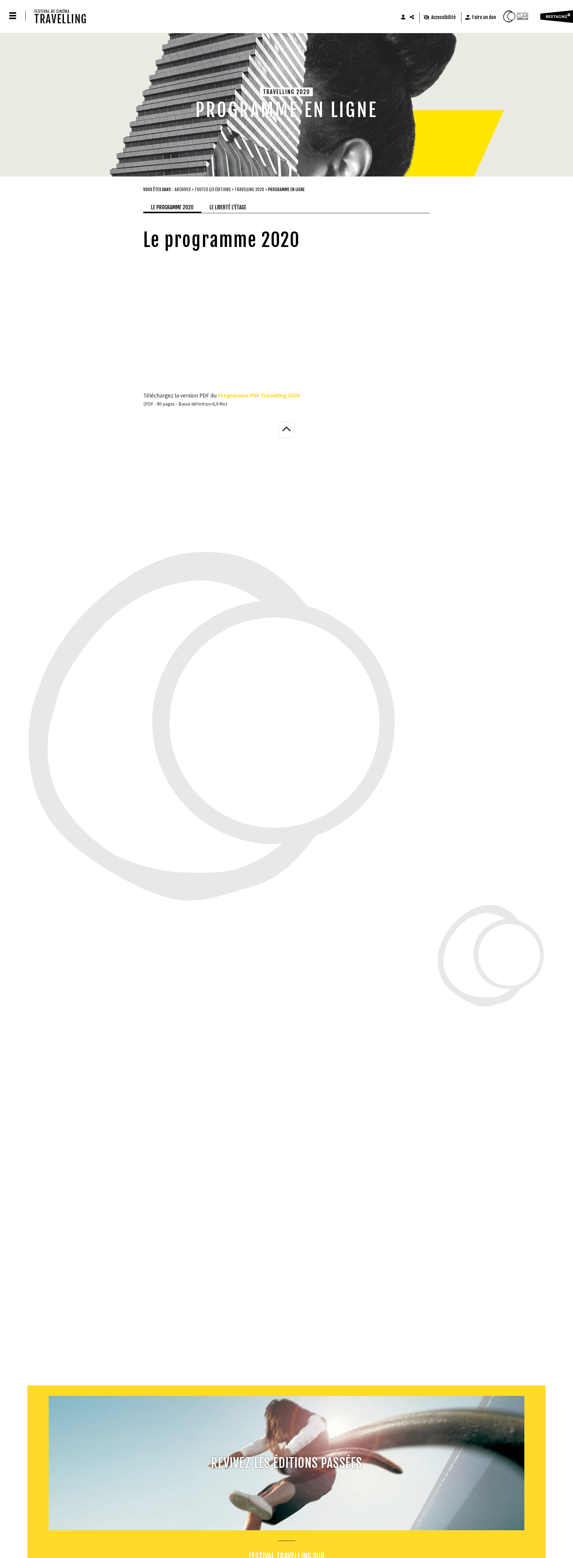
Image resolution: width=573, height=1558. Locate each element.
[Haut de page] (286, 429)
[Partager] (412, 17)
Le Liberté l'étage (228, 207)
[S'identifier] (403, 17)
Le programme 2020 (172, 207)
